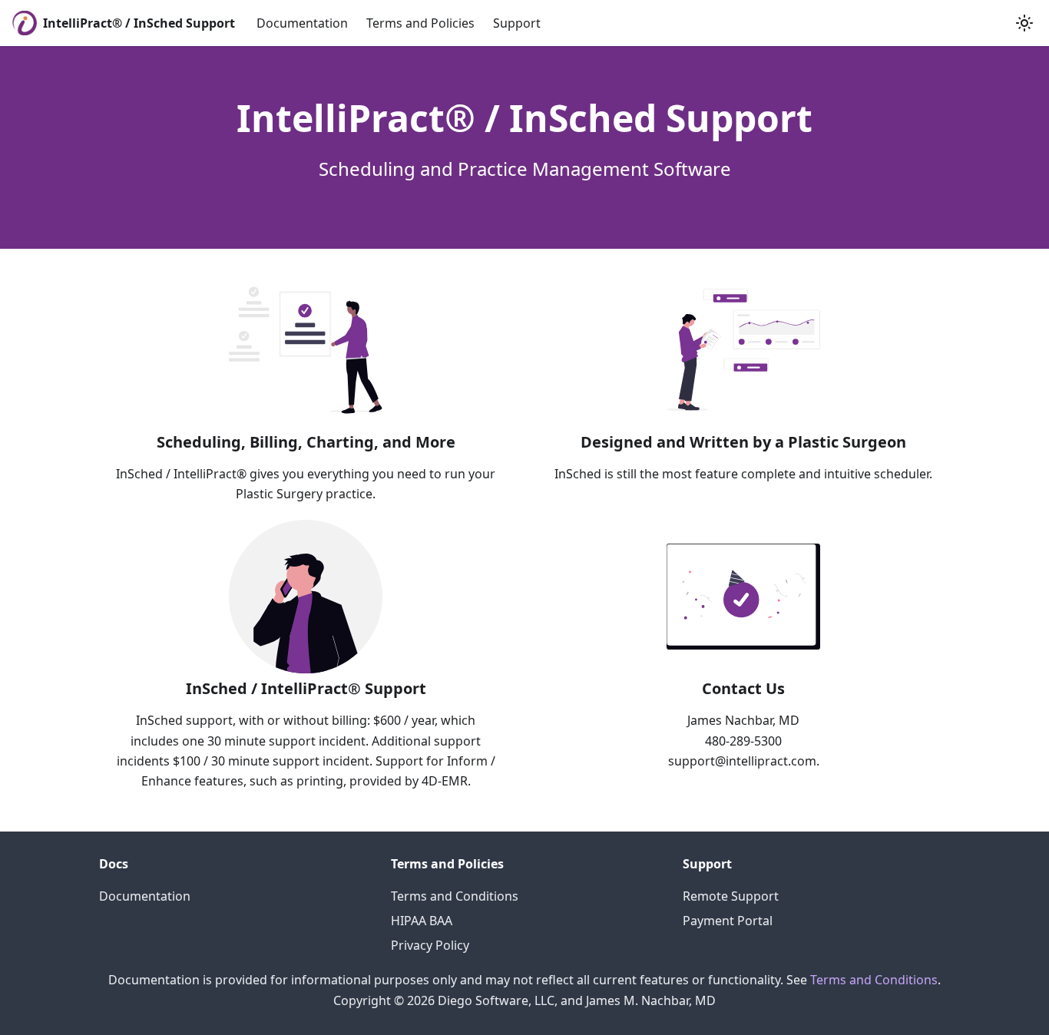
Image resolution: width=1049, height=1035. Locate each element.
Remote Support (731, 896)
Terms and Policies (420, 23)
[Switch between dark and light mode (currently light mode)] (1024, 23)
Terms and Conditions (454, 896)
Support (517, 23)
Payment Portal (728, 920)
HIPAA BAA (421, 920)
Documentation (302, 23)
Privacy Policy (430, 945)
